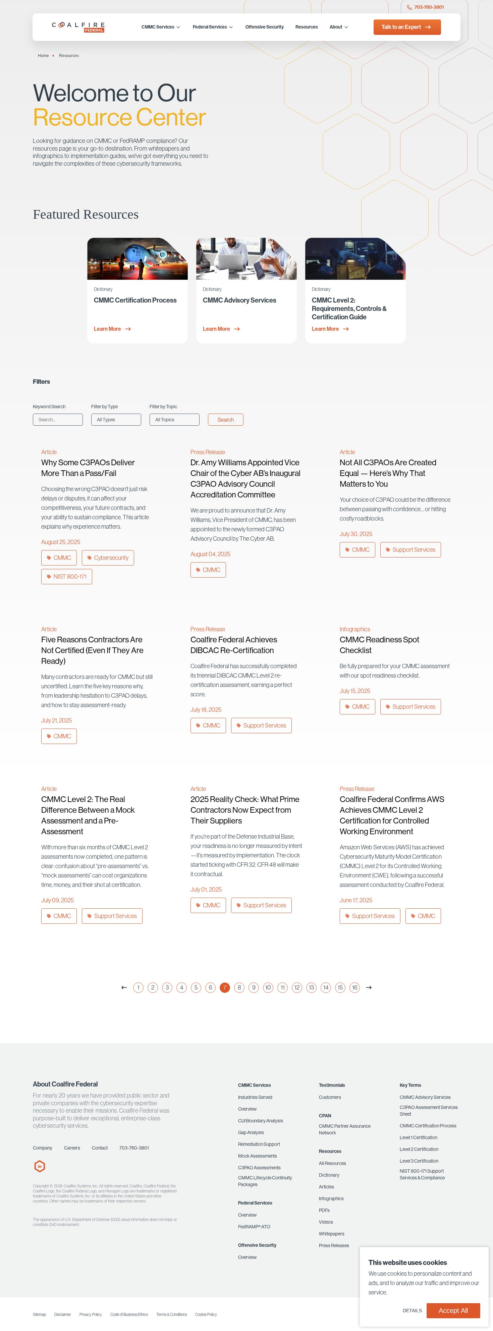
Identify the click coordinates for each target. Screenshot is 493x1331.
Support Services (414, 549)
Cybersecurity (111, 558)
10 (268, 987)
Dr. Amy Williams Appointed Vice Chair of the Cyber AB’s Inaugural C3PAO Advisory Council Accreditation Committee (245, 478)
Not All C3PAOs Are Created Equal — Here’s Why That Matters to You (388, 473)
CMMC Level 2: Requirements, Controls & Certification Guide (349, 308)
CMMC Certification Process (135, 300)
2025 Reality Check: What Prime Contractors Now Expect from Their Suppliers (244, 810)
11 (283, 987)
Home (43, 55)
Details (412, 1310)
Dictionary (103, 289)
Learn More (107, 329)
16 (355, 987)
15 (340, 987)
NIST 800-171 (70, 576)
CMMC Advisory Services (239, 300)
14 (326, 987)
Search (226, 419)
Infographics (355, 629)
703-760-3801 (429, 7)
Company (42, 1148)
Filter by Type (104, 407)
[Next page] (369, 987)
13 (311, 987)
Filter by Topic (163, 407)
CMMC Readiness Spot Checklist (379, 644)
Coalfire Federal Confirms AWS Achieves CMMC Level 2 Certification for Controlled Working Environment (392, 815)
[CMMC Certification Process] (137, 259)
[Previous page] (124, 987)
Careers (72, 1148)
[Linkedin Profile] (40, 1171)
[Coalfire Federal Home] (79, 27)
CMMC (62, 558)
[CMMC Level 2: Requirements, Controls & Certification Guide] (355, 259)
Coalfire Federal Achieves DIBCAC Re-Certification (233, 644)
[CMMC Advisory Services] (246, 259)
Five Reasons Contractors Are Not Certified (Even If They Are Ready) (92, 650)
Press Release (207, 452)
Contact (100, 1148)
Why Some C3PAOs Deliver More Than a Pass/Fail (88, 467)
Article (49, 452)
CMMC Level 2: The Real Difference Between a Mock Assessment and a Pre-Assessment (88, 815)
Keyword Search (49, 407)
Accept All (453, 1310)
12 (296, 987)
